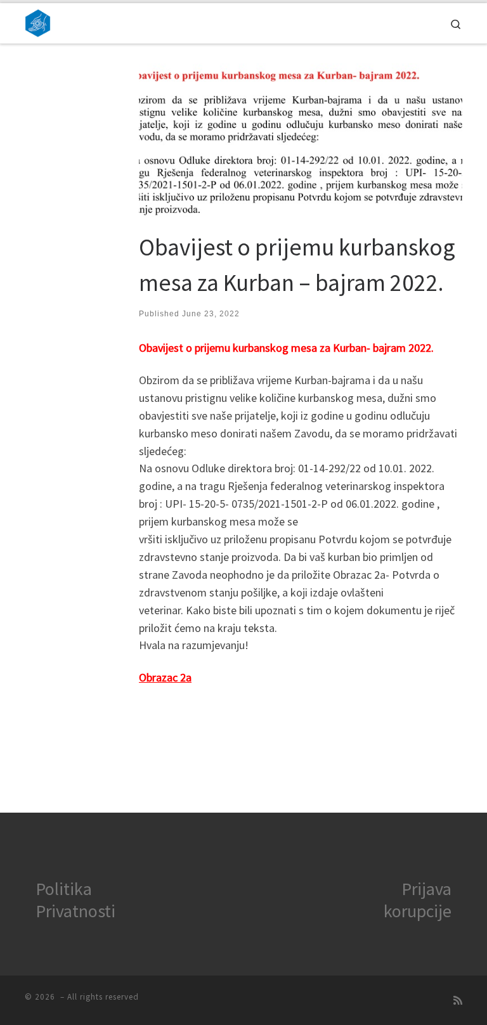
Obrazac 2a (165, 677)
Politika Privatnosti (75, 899)
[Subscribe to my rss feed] (457, 1001)
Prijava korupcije (417, 899)
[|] (38, 21)
